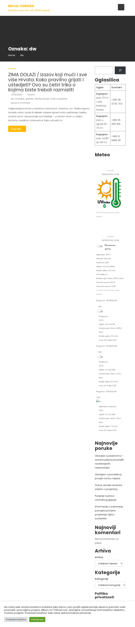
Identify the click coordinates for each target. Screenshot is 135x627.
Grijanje (12, 68)
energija (19, 98)
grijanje (29, 98)
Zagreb (110, 170)
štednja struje (42, 98)
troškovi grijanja (58, 98)
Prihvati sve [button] (37, 619)
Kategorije (101, 578)
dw (12, 98)
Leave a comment (20, 102)
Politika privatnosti (104, 595)
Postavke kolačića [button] (16, 619)
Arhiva (99, 557)
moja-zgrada (21, 6)
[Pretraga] (120, 70)
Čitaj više (16, 128)
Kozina (31, 94)
